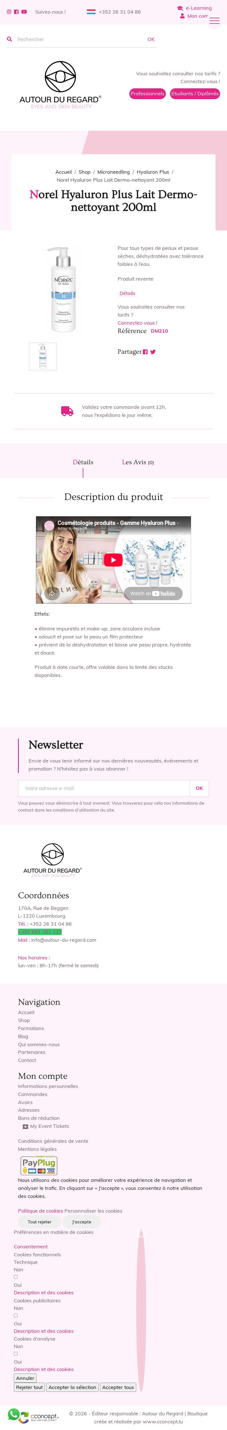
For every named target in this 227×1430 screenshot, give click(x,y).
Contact (27, 1060)
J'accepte (81, 1221)
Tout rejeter (39, 1221)
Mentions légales (37, 1149)
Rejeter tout (29, 1387)
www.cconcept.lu (163, 1421)
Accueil (26, 1012)
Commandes (32, 1094)
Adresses (29, 1110)
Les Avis (138, 462)
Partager (145, 352)
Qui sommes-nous (39, 1044)
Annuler (25, 1378)
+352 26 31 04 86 (120, 12)
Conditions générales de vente (53, 1141)
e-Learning (199, 8)
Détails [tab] (83, 462)
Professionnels (147, 93)
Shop (24, 1020)
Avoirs (25, 1102)
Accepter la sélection (72, 1387)
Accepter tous (118, 1387)
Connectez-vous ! (137, 323)
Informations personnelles (48, 1086)
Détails (127, 293)
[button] (44, 1292)
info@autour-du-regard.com (63, 940)
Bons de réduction (39, 1118)
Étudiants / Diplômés (195, 93)
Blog (23, 1036)
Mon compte (201, 16)
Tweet (153, 352)
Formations (31, 1028)
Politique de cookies (40, 1211)
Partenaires (31, 1052)
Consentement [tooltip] (31, 1246)
